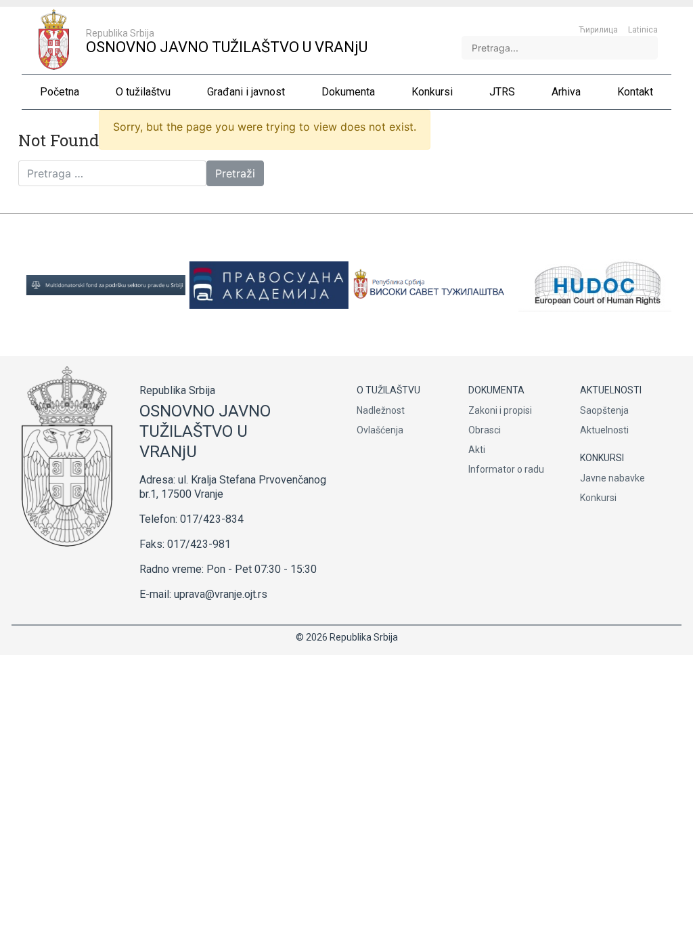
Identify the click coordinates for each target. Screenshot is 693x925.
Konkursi (598, 497)
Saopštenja (604, 410)
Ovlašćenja (380, 430)
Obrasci (484, 430)
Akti (476, 449)
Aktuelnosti (604, 430)
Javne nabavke (612, 478)
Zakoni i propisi (500, 410)
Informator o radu (506, 469)
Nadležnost (381, 410)
